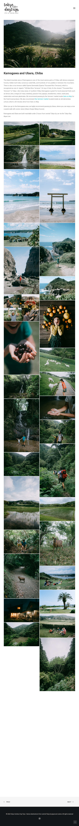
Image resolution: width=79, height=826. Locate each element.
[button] (74, 8)
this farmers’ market (41, 99)
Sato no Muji (67, 96)
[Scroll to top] (75, 822)
